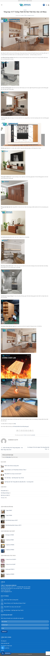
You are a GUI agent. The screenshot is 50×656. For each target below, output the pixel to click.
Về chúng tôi (3, 641)
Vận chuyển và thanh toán (6, 645)
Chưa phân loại (4, 490)
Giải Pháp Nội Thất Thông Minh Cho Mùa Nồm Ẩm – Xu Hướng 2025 (19, 481)
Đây (15, 423)
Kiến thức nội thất (5, 495)
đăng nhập (8, 457)
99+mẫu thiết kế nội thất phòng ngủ (21, 426)
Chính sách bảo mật (5, 643)
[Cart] (48, 5)
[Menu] (1, 4)
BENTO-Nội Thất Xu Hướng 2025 (12, 465)
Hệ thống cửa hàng (5, 493)
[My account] (46, 5)
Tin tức (25, 10)
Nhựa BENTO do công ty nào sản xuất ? (13, 473)
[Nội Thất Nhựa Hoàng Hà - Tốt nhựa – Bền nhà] (25, 4)
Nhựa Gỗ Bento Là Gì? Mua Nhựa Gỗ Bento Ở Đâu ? (15, 469)
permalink (33, 435)
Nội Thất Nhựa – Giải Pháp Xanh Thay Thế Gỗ (14, 477)
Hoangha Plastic (31, 15)
